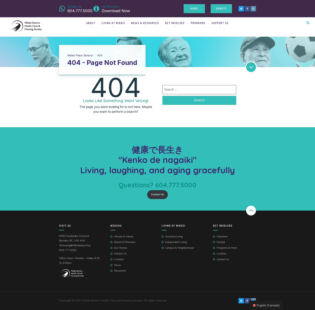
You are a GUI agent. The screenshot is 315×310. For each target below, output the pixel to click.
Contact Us (157, 194)
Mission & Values (124, 236)
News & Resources (145, 23)
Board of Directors (125, 242)
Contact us (120, 253)
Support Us (220, 23)
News (117, 265)
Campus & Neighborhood (179, 248)
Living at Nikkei (113, 23)
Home (194, 8)
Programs (198, 23)
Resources (120, 271)
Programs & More (227, 248)
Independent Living (176, 242)
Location (119, 259)
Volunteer (222, 236)
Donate (221, 8)
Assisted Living (174, 236)
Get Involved (175, 23)
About (90, 23)
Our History (120, 248)
